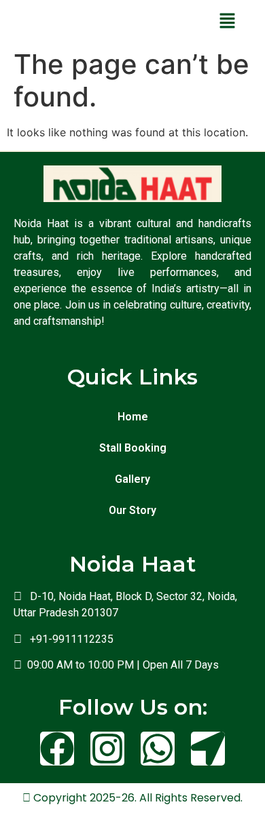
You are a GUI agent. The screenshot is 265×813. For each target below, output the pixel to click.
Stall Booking (132, 447)
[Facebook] (57, 749)
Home (133, 416)
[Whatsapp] (158, 749)
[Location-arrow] (208, 749)
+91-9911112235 (68, 639)
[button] (227, 21)
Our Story (132, 510)
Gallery (132, 479)
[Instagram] (107, 749)
